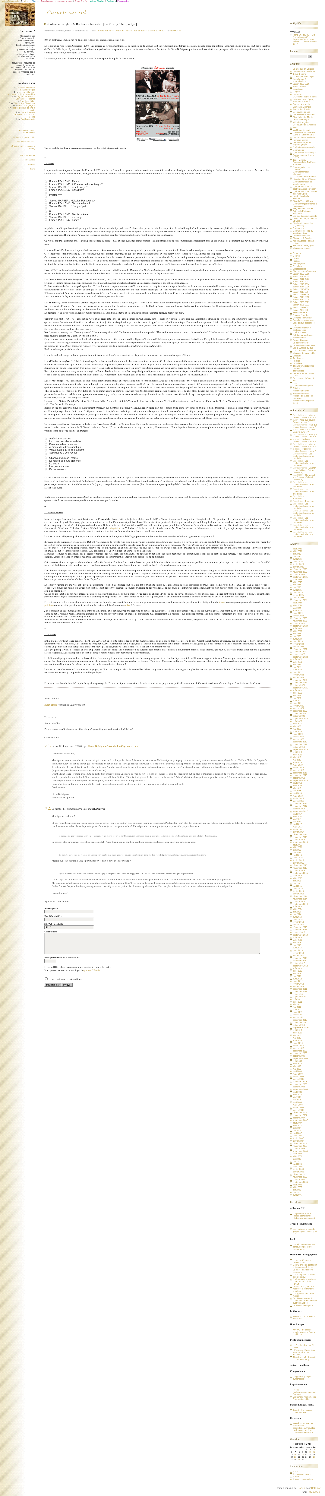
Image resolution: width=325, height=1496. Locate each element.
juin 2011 (297, 1004)
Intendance (298, 89)
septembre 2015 (300, 873)
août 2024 (297, 603)
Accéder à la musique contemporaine (303, 1411)
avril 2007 (297, 1133)
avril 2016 (297, 855)
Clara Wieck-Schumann (303, 114)
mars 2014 (298, 919)
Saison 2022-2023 (301, 307)
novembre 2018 (300, 775)
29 (299, 1459)
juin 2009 (297, 1066)
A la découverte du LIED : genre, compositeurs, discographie (304, 1246)
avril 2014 (297, 917)
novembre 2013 (300, 929)
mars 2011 (297, 1012)
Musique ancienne (301, 391)
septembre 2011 (300, 996)
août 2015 (297, 876)
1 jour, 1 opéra (299, 74)
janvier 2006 (298, 1172)
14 (295, 1454)
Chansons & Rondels (302, 238)
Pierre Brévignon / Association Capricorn (110, 746)
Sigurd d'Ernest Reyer (303, 201)
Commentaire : (51, 931)
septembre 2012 (300, 966)
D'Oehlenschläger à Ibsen (305, 97)
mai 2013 (297, 945)
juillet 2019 (297, 755)
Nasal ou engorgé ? (26, 105)
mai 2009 (297, 1069)
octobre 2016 (299, 839)
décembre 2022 (300, 649)
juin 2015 (297, 881)
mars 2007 (298, 1135)
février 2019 (298, 767)
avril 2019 (297, 762)
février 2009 (298, 1076)
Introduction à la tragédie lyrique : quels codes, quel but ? (305, 1231)
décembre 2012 (300, 958)
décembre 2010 (300, 1020)
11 (310, 1452)
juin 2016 (297, 850)
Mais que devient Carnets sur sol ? (305, 416)
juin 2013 (297, 942)
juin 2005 (297, 1190)
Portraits (119, 30)
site (136, 746)
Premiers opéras (300, 140)
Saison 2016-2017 (301, 292)
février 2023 (298, 644)
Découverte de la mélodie (304, 125)
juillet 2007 (297, 1125)
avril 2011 (297, 1009)
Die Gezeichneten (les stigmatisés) (303, 224)
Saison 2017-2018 (301, 294)
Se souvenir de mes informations (65, 979)
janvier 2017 (298, 832)
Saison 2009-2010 (301, 274)
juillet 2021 (297, 693)
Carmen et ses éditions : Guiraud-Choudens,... (304, 470)
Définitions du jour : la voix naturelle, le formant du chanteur (305, 1288)
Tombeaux (297, 498)
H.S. (295, 383)
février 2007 (298, 1138)
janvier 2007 (298, 1141)
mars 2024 (298, 613)
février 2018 (298, 798)
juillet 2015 (297, 878)
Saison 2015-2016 (301, 289)
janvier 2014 (298, 924)
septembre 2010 (300, 1027)
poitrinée (49, 605)
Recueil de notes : (27, 131)
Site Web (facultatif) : (54, 923)
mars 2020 (298, 734)
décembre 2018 (300, 773)
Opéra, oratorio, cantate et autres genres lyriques (305, 1266)
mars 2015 (298, 888)
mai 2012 (297, 976)
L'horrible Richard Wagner (305, 179)
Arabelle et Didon (27, 101)
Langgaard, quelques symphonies (302, 1377)
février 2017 (298, 829)
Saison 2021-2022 (301, 305)
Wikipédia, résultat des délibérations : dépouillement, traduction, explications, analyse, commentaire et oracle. (304, 1428)
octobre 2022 (299, 654)
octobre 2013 (299, 932)
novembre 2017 (300, 806)
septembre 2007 (300, 1120)
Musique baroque (301, 393)
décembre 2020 (300, 711)
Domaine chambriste (302, 318)
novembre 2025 (300, 572)
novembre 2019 (300, 744)
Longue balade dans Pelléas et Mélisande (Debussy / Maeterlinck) (304, 1215)
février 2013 (298, 953)
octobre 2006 (299, 1148)
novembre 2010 (300, 1022)
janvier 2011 (298, 1017)
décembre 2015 (300, 865)
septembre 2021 (300, 688)
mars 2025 (298, 592)
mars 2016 (298, 857)
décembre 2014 (300, 896)
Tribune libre (29, 160)
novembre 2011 (300, 991)
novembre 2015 (300, 868)
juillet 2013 (297, 940)
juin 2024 (297, 608)
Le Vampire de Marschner (304, 177)
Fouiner (294, 51)
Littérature (297, 94)
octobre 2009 (299, 1056)
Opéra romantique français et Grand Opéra (305, 192)
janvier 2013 (298, 955)
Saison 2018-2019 (301, 297)
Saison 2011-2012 (301, 279)
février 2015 (298, 891)
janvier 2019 (298, 770)
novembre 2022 (300, 651)
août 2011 (297, 999)
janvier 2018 (298, 801)
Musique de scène (301, 248)
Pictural (296, 361)
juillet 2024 (297, 605)
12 (314, 1452)
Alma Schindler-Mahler (303, 117)
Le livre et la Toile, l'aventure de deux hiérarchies (21, 93)
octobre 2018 (299, 778)
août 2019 (297, 752)
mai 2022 (297, 667)
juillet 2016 (297, 847)
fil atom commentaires (303, 1479)
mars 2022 (298, 672)
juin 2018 (297, 788)
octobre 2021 (299, 685)
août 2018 (297, 783)
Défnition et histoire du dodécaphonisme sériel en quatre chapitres (305, 1300)
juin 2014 (297, 912)
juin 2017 (297, 819)
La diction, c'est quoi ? (303, 1305)
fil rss (295, 1471)
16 (303, 1454)
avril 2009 (297, 1071)
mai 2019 (297, 760)
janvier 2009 (298, 1079)
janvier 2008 (298, 1110)
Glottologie (297, 266)
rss (180, 30)
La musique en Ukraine (303, 69)
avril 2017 (297, 824)
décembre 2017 (300, 803)
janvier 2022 (298, 677)
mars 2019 (298, 765)
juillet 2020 (297, 724)
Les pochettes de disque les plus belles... (303, 456)
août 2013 (297, 937)
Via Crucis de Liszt (301, 130)
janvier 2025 (298, 597)
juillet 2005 (297, 1187)
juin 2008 (297, 1097)
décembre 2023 (300, 618)
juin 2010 (297, 1035)
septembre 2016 (300, 842)
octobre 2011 (299, 994)
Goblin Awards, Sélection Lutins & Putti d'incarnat (304, 133)
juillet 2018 (297, 785)
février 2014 (298, 922)
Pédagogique (299, 263)
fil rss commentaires (302, 1474)
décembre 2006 (300, 1143)
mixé (127, 605)
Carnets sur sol (66, 12)
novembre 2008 (300, 1084)
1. (49, 745)
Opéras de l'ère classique (304, 152)
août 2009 (297, 1061)
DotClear (315, 1488)
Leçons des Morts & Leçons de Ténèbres (25, 97)
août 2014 (297, 906)
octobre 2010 (299, 1025)
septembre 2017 (300, 811)
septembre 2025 (300, 577)
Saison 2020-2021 (301, 302)
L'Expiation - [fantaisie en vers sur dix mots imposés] (304, 1352)
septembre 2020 (300, 718)
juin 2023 (297, 633)
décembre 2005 (300, 1174)
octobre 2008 (299, 1087)
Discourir (297, 356)
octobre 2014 (299, 901)
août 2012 (297, 968)
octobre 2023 (299, 623)
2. (49, 808)
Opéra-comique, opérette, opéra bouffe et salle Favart (304, 1281)
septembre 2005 (300, 1182)
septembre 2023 (300, 626)
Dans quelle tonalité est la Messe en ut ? (62, 957)
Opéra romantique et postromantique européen (304, 187)
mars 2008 (298, 1105)
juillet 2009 (297, 1063)
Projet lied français (301, 120)
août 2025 (297, 579)
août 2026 (297, 549)
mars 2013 (298, 950)
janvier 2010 (298, 1048)
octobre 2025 (299, 574)
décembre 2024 (300, 600)
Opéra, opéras (299, 332)
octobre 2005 (299, 1179)
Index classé (50, 704)
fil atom (296, 1476)
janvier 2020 (298, 739)
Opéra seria (298, 150)
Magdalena (115, 528)
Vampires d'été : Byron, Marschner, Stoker (303, 100)
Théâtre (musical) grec (303, 245)
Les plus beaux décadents (305, 216)
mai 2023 (297, 636)
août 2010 (297, 1030)
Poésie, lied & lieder (136, 30)
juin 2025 (297, 585)
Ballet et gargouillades (303, 335)
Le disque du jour (300, 343)
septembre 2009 (300, 1058)
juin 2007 (297, 1128)
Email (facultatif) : (53, 916)
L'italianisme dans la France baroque (26, 88)
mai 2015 (297, 883)
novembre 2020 (300, 713)
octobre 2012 (299, 963)
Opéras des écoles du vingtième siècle (303, 232)
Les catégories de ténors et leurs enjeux (304, 1275)
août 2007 (297, 1123)
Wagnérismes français (303, 208)
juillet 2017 (297, 816)
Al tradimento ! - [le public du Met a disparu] (304, 1358)
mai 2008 (297, 1100)
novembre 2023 (300, 621)
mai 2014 (297, 914)
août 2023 (297, 628)
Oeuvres (297, 253)
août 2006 (297, 1154)
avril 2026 (297, 559)
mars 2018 (298, 796)
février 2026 (298, 564)
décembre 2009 (300, 1051)
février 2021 (298, 706)
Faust (295, 127)
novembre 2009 (300, 1053)
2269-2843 (314, 1492)
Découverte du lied (301, 112)
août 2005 (297, 1185)
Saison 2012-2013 (301, 281)
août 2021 (297, 690)
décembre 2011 (300, 989)
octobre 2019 (299, 747)
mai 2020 (297, 729)
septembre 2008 (300, 1089)
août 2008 (297, 1092)
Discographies (299, 269)
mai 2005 (297, 1192)
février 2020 (298, 736)
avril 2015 (297, 886)
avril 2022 (297, 670)
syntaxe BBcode (91, 970)
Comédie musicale (301, 235)
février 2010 (298, 1045)
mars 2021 (298, 703)
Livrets (296, 258)
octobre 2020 (299, 716)
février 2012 (298, 984)
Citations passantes (302, 107)
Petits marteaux (300, 312)
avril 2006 (297, 1164)
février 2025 (298, 595)
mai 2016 (297, 852)
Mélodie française (105, 30)
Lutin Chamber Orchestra (304, 350)
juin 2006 (297, 1159)
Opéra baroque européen (304, 147)
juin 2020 (297, 726)
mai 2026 (297, 556)
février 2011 (298, 1015)
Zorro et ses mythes (302, 104)
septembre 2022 (300, 657)
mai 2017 (297, 822)
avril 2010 (297, 1040)
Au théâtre (297, 363)
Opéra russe (298, 228)
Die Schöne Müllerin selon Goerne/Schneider (304, 1398)
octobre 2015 (299, 870)
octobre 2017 (299, 809)
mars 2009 (298, 1074)
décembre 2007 (300, 1112)
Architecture (298, 358)
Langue (296, 91)
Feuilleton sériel (28, 119)
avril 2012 (297, 979)
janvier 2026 (298, 567)
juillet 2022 (297, 662)
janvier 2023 (298, 646)
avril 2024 (297, 610)
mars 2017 (298, 827)
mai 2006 (297, 1161)
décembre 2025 (300, 569)
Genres (296, 256)
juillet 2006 (297, 1156)
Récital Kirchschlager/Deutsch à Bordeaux (304, 1392)
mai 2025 (297, 587)
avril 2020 (297, 731)
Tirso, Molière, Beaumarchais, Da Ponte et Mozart (304, 162)
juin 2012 (297, 973)
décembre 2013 (300, 927)
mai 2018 (297, 790)
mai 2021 (297, 698)
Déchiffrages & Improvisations (299, 80)
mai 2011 (297, 1007)
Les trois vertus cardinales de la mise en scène (24, 114)
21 (295, 1457)
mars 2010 (298, 1043)
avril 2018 (297, 793)
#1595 (172, 30)
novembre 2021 (300, 682)
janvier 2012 (298, 986)
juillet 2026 (297, 551)
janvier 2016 (298, 863)
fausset (222, 602)
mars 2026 (298, 561)
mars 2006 (298, 1166)
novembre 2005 (300, 1177)
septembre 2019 (300, 749)
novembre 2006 (300, 1146)
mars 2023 (298, 641)
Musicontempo (299, 338)
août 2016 (297, 845)
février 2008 (298, 1107)
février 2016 (298, 860)
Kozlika (301, 1488)
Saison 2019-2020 (301, 300)
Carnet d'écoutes (300, 340)
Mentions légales (27, 155)
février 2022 (298, 675)
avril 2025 (297, 590)
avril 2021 (297, 700)
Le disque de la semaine (304, 345)
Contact (31, 164)
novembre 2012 (300, 961)
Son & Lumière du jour (303, 348)
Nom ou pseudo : (52, 908)
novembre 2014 (300, 899)
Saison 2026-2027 (301, 86)
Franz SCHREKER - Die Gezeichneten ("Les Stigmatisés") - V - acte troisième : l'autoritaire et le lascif (305, 39)
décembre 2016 (300, 834)
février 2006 (298, 1169)
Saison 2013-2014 (301, 284)
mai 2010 (297, 1038)
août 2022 (297, 659)
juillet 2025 (297, 582)
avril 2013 (297, 948)
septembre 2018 (300, 780)
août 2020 (297, 721)
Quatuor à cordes (301, 315)
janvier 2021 (298, 708)
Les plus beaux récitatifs (304, 137)
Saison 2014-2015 (301, 287)
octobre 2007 (299, 1118)
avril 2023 (297, 639)
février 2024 (298, 616)
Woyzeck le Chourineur (24, 103)
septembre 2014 (300, 904)
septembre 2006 (300, 1151)
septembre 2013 (300, 935)
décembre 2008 (300, 1081)
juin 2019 (297, 757)
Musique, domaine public (24, 137)
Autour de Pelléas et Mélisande (302, 212)
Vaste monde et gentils (303, 385)
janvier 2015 (298, 894)
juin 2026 (297, 554)
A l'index (296, 388)
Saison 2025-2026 (301, 84)
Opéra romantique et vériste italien (302, 183)
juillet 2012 (297, 971)
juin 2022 (297, 664)
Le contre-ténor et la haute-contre (302, 1261)
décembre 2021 (300, 680)
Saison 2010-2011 (157, 30)
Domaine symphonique (303, 320)
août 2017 (297, 814)
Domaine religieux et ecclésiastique (302, 329)
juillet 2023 (297, 631)
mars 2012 (298, 981)
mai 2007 (297, 1130)
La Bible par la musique (303, 76)
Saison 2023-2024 (301, 310)
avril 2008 (297, 1102)
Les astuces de (26, 142)
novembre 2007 (300, 1115)
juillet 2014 (297, 909)
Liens (32, 169)
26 (314, 1457)
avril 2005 (297, 1195)
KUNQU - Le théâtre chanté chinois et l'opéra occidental (304, 1332)
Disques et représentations (305, 271)
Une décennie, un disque (304, 71)
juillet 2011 (297, 1002)
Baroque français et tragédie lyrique (302, 143)
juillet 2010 (297, 1033)
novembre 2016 (300, 837)
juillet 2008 (297, 1094)
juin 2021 (297, 695)
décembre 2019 (300, 742)
